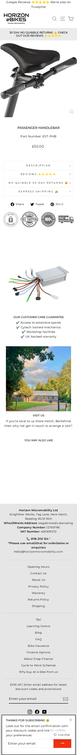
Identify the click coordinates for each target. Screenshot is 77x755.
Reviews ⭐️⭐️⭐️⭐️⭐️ (38, 174)
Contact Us (38, 573)
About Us (38, 579)
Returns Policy (38, 599)
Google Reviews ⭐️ (27, 2)
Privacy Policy (38, 586)
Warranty (38, 593)
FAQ (38, 639)
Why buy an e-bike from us (38, 671)
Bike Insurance (38, 645)
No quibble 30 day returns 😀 (38, 183)
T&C (38, 619)
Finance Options (39, 652)
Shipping (38, 606)
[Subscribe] (65, 699)
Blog (38, 632)
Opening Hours (38, 566)
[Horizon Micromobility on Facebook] (37, 711)
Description (38, 165)
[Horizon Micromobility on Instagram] (30, 711)
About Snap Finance (38, 658)
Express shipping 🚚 (39, 191)
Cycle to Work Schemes (38, 665)
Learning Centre (38, 626)
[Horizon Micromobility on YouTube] (44, 711)
